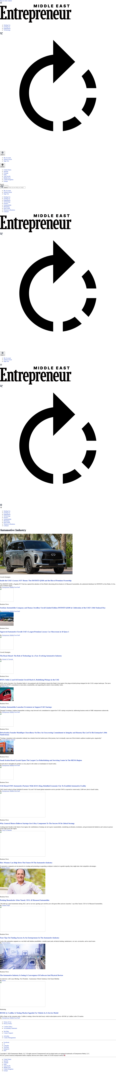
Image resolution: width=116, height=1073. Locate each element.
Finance (6, 203)
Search (2, 184)
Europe (6, 181)
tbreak (4, 980)
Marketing (7, 206)
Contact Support (8, 1033)
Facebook (6, 1042)
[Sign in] (1, 505)
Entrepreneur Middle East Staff (11, 587)
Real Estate (7, 208)
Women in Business (9, 210)
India (5, 174)
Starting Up (7, 25)
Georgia (6, 173)
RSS (5, 1050)
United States (7, 170)
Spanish (6, 171)
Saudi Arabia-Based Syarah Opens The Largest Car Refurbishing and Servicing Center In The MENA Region (41, 760)
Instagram (6, 1049)
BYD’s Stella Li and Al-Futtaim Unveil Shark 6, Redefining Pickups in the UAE (29, 680)
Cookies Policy (8, 1026)
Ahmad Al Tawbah (7, 659)
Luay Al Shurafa (7, 830)
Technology (7, 30)
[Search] (1, 34)
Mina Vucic (5, 686)
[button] (58, 365)
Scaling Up (7, 26)
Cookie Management (10, 1037)
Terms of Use (7, 1022)
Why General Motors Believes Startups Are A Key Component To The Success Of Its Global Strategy (37, 823)
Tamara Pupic (6, 905)
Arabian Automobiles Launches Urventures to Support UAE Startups (26, 707)
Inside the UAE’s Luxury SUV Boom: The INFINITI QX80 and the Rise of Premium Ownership (36, 581)
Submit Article (8, 159)
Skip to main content (6, 1)
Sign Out (6, 161)
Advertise (6, 1036)
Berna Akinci (6, 868)
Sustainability (7, 205)
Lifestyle (6, 211)
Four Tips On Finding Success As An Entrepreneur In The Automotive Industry (29, 938)
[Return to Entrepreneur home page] (35, 22)
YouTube (6, 1047)
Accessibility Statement (10, 1028)
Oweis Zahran (6, 943)
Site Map (6, 1031)
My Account (7, 157)
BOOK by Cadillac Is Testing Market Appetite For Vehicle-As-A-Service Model (29, 1013)
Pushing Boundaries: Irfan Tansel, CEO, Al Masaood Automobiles (24, 900)
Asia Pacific (7, 176)
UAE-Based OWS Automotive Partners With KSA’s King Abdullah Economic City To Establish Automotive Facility (43, 786)
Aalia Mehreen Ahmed (8, 740)
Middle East (7, 178)
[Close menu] (1, 508)
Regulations (7, 28)
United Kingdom (8, 179)
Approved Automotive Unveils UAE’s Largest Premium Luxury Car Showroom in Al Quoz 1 (34, 632)
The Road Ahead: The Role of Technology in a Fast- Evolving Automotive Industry (31, 656)
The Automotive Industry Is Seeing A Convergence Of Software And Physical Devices (31, 975)
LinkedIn (6, 1045)
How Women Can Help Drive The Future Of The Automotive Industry (26, 863)
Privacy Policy (8, 1023)
